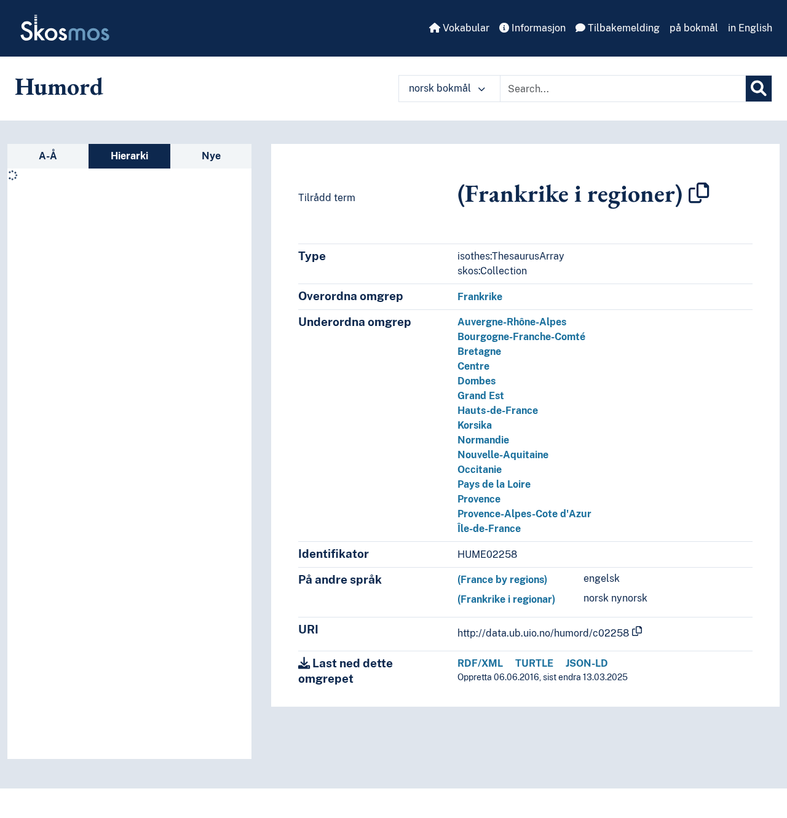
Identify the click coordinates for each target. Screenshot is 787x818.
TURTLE (534, 663)
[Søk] (758, 88)
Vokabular (464, 28)
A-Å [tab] (48, 156)
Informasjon (537, 28)
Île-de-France (489, 528)
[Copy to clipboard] (699, 193)
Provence (478, 499)
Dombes (476, 381)
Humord (59, 86)
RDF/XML (480, 663)
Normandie (483, 440)
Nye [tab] (211, 156)
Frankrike (479, 297)
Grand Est (480, 396)
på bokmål (694, 28)
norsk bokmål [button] (441, 88)
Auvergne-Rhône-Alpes (511, 322)
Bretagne (479, 351)
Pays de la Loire (494, 484)
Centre (473, 366)
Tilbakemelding (622, 28)
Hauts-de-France (497, 410)
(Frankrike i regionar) (506, 599)
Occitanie (479, 469)
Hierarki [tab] (129, 156)
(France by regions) (502, 580)
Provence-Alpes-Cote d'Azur (524, 514)
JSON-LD (587, 663)
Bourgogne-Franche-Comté (521, 337)
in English (750, 28)
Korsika (474, 425)
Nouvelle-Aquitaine (502, 455)
